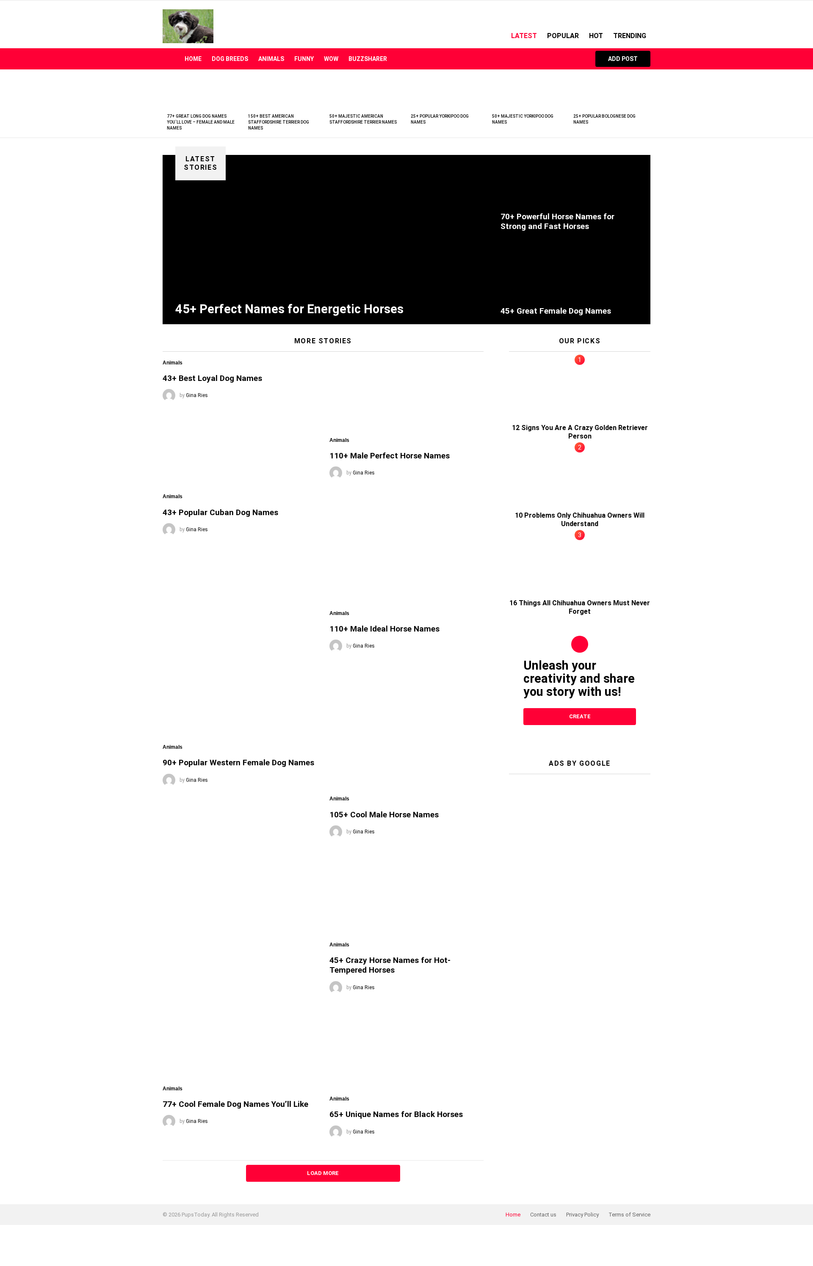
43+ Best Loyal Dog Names (212, 378)
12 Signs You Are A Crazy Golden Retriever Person (580, 432)
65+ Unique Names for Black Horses (396, 1114)
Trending (629, 36)
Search (576, 58)
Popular (563, 36)
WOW (331, 58)
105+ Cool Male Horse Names (384, 814)
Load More (323, 1173)
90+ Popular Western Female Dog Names (238, 762)
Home (193, 58)
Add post (623, 58)
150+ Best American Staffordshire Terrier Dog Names (278, 122)
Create (580, 716)
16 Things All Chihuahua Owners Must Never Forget (579, 607)
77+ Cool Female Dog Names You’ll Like (235, 1104)
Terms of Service (629, 1214)
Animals (271, 58)
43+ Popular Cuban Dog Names (220, 512)
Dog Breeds (230, 58)
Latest (524, 36)
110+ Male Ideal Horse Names (384, 629)
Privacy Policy (582, 1214)
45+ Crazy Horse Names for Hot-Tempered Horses (390, 965)
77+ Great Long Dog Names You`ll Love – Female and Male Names (201, 122)
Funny (304, 58)
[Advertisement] (579, 833)
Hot (596, 36)
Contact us (543, 1214)
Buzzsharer (367, 58)
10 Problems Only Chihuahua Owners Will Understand (579, 519)
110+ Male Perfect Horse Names (389, 456)
